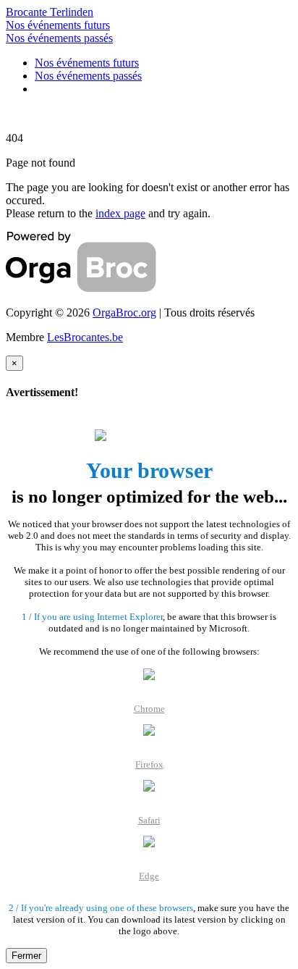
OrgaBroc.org (124, 312)
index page (120, 213)
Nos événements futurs (58, 25)
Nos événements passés (59, 38)
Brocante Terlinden (49, 12)
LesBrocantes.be (85, 337)
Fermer (26, 955)
